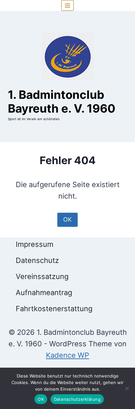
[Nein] (127, 388)
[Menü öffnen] (67, 5)
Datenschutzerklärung (77, 399)
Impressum (34, 244)
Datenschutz (37, 260)
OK (67, 219)
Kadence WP (67, 355)
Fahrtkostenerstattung (54, 308)
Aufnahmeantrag (44, 292)
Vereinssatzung (42, 276)
